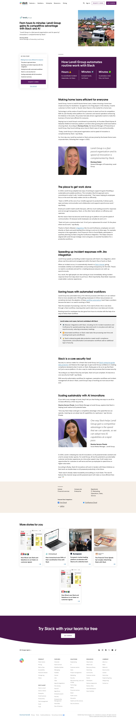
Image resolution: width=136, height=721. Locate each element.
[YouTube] (112, 650)
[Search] (84, 3)
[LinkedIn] (99, 650)
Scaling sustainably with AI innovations (31, 74)
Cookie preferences (45, 715)
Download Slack (24, 715)
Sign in (88, 3)
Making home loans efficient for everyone (32, 60)
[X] (109, 650)
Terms (37, 715)
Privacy (33, 715)
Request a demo (98, 3)
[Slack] (24, 3)
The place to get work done (28, 62)
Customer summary (26, 77)
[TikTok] (115, 650)
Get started (111, 3)
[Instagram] (102, 650)
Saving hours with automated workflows (31, 69)
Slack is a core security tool (28, 72)
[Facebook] (105, 650)
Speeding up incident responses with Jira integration (32, 65)
